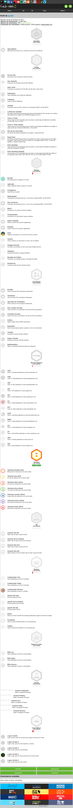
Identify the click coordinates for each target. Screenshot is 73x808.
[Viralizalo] (44, 1)
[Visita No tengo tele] (61, 802)
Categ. (44, 10)
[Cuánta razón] (5, 1)
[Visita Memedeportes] (61, 786)
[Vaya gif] (34, 1)
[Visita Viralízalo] (12, 786)
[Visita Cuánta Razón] (36, 786)
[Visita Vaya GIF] (12, 802)
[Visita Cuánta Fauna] (61, 791)
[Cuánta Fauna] (28, 1)
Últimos (9, 10)
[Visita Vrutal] (61, 797)
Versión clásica (43, 806)
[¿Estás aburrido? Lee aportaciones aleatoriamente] (32, 11)
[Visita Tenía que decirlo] (36, 797)
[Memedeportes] (8, 1)
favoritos (18, 769)
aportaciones (55, 769)
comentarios (18, 773)
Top (23, 10)
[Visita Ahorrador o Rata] (36, 802)
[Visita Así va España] (36, 791)
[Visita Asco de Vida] (12, 791)
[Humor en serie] (25, 1)
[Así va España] (15, 1)
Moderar (63, 10)
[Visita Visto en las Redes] (12, 797)
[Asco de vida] (1, 1)
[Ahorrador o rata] (41, 1)
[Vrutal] (18, 1)
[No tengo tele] (31, 1)
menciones (54, 773)
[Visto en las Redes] (11, 1)
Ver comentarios (26, 23)
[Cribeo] (21, 1)
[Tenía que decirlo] (38, 1)
